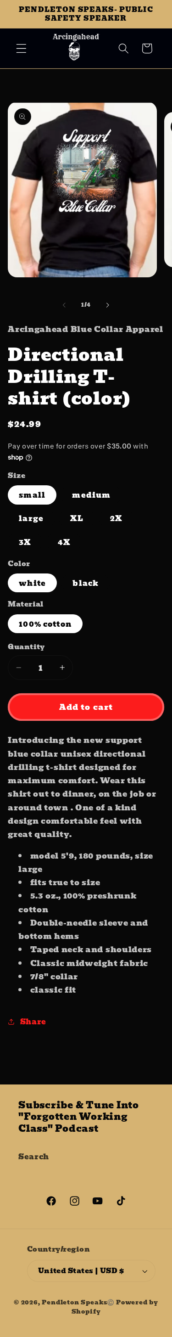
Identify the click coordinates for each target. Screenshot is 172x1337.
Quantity (26, 647)
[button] (21, 48)
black (85, 583)
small (32, 495)
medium (91, 495)
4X (64, 542)
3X (25, 542)
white (32, 583)
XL (76, 518)
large (31, 518)
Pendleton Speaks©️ (78, 1302)
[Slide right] (108, 305)
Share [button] (33, 1022)
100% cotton (45, 624)
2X (116, 518)
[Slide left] (64, 305)
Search (33, 1157)
